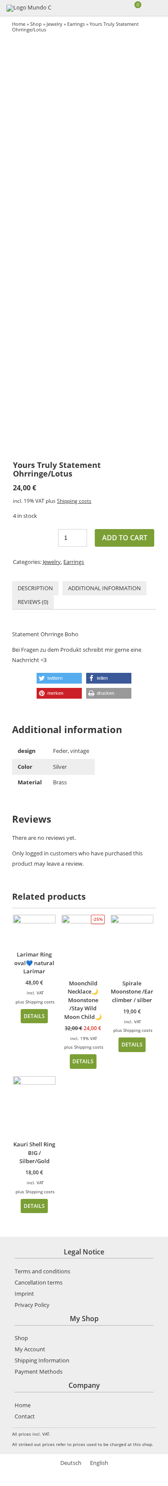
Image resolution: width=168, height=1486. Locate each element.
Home (18, 24)
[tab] (35, 588)
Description (35, 588)
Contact (25, 1416)
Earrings (76, 24)
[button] (59, 678)
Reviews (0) (33, 602)
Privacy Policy (32, 1305)
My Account (30, 1349)
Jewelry (54, 24)
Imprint (24, 1293)
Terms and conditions (42, 1271)
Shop (36, 24)
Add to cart (124, 537)
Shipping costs (74, 500)
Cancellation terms (38, 1282)
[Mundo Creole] (29, 8)
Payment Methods (38, 1371)
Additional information (104, 588)
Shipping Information (42, 1360)
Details (34, 1015)
